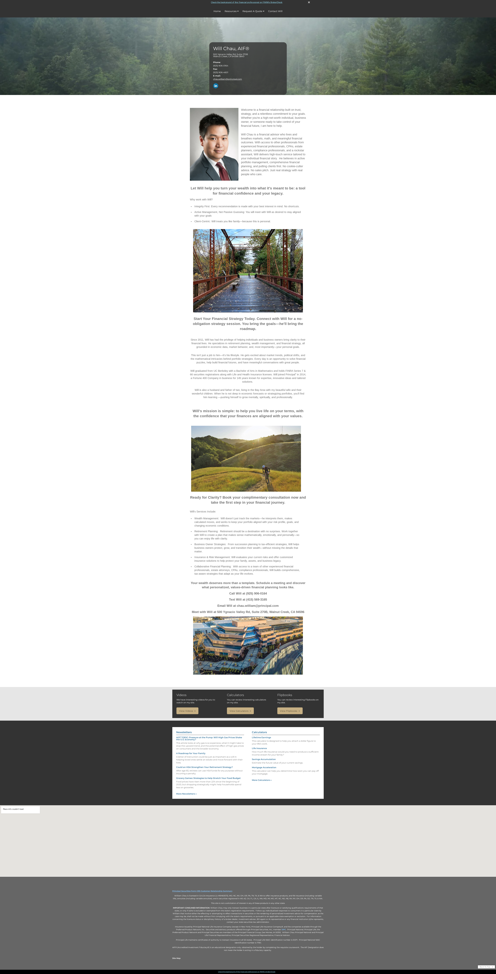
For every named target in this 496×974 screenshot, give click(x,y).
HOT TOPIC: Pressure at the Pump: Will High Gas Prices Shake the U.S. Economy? (209, 738)
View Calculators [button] (239, 711)
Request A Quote (252, 11)
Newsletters (184, 732)
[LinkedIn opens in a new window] (215, 86)
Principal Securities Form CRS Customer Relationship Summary (202, 891)
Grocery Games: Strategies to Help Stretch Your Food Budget (208, 778)
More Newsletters (186, 794)
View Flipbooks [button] (288, 711)
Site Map (176, 958)
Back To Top (485, 967)
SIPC (284, 929)
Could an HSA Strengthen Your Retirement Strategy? (204, 767)
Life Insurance (259, 748)
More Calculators (262, 780)
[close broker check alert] (309, 2)
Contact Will (275, 11)
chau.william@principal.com (227, 79)
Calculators (259, 732)
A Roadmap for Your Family (190, 753)
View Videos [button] (186, 711)
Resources (231, 11)
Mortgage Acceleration (264, 767)
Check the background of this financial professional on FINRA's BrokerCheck (246, 2)
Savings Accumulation (264, 759)
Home (217, 11)
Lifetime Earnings (261, 737)
